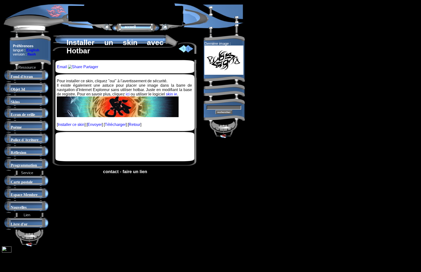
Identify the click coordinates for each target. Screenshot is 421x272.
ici (128, 94)
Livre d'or (19, 224)
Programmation (24, 165)
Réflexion (18, 152)
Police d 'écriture (24, 140)
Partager (90, 67)
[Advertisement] (125, 13)
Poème (16, 127)
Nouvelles (19, 207)
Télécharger (115, 124)
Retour (134, 124)
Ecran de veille (23, 115)
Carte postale (22, 182)
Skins (15, 102)
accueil (130, 27)
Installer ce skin (71, 124)
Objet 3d (18, 89)
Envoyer (94, 124)
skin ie (171, 94)
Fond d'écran (22, 77)
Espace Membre (24, 195)
